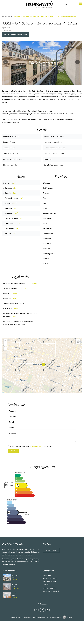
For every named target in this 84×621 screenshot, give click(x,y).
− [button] (5, 344)
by (70, 617)
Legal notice (27, 617)
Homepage (6, 16)
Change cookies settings (54, 617)
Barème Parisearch (39, 617)
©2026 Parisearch (16, 617)
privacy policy (35, 446)
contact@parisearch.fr (51, 591)
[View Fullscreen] (5, 349)
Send (13, 451)
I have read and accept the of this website (31, 446)
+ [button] (5, 340)
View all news (51, 550)
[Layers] (78, 341)
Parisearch (47, 576)
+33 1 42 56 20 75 (49, 588)
